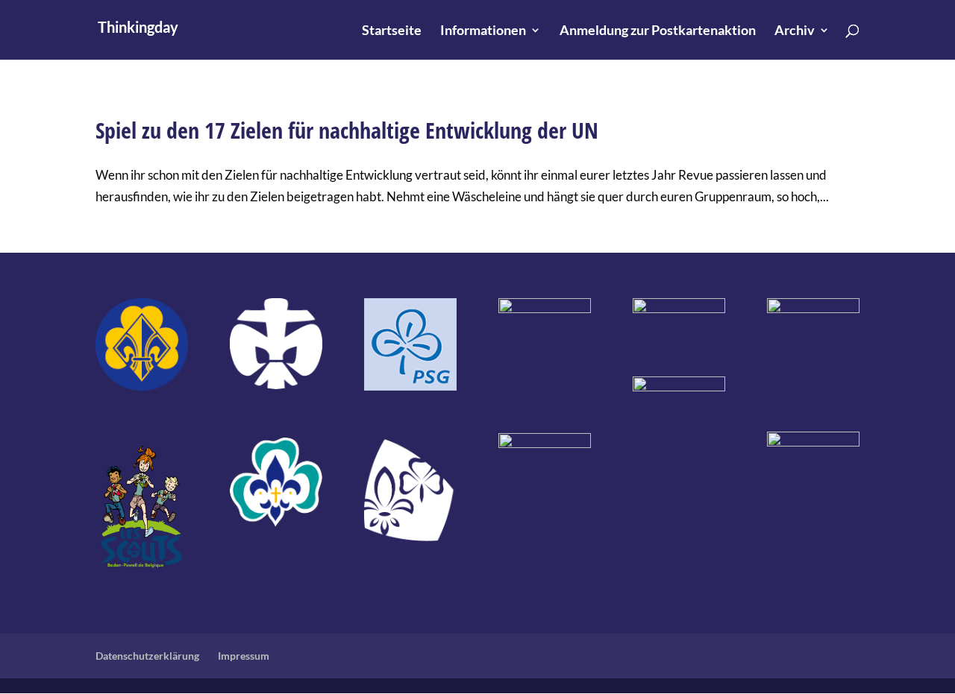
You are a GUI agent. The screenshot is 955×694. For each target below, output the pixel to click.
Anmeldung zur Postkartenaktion (658, 31)
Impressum (243, 655)
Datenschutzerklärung (147, 655)
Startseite (392, 31)
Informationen (483, 31)
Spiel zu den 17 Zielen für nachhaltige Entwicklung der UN (347, 130)
